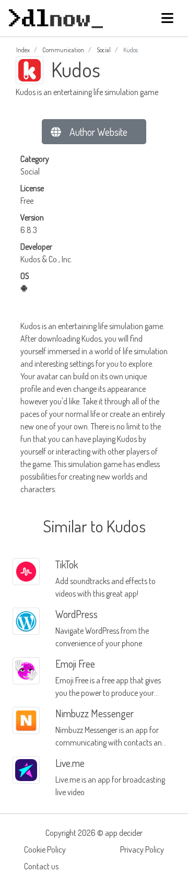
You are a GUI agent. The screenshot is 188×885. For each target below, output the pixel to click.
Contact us (41, 866)
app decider (124, 833)
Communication (63, 50)
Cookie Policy (45, 849)
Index (23, 50)
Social (104, 50)
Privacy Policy (142, 849)
